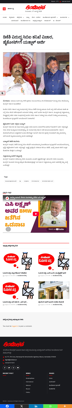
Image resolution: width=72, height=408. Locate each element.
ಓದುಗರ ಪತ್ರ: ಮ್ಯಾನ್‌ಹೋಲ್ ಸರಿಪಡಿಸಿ (15, 273)
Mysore (28, 389)
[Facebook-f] (5, 368)
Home (50, 378)
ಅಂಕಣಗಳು (52, 389)
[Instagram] (13, 368)
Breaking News (30, 378)
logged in (15, 326)
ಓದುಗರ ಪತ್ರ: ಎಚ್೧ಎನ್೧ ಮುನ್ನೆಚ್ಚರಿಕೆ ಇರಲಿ (52, 273)
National (28, 385)
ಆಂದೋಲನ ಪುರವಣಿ (54, 385)
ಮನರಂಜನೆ (52, 382)
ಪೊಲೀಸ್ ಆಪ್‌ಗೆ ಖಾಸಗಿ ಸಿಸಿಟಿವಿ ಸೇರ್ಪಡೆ (51, 302)
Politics (28, 392)
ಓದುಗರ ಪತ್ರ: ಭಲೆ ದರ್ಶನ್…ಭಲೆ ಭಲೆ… (15, 302)
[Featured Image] (18, 261)
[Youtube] (18, 368)
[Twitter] (9, 368)
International (29, 382)
